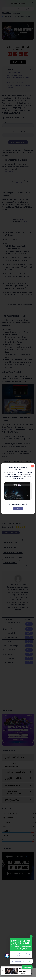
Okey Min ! (18, 508)
